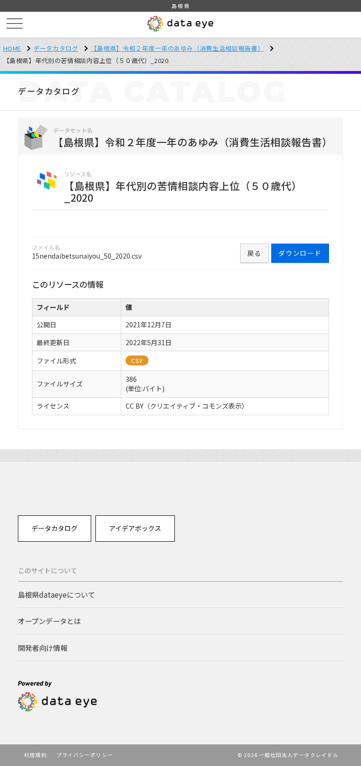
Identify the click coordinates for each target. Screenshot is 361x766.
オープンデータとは (49, 621)
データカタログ (55, 48)
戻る (254, 253)
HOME (12, 48)
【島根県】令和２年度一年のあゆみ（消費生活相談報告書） (177, 48)
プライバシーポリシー (84, 754)
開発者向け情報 (42, 647)
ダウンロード (300, 253)
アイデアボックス (135, 528)
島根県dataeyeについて (56, 594)
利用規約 (35, 754)
